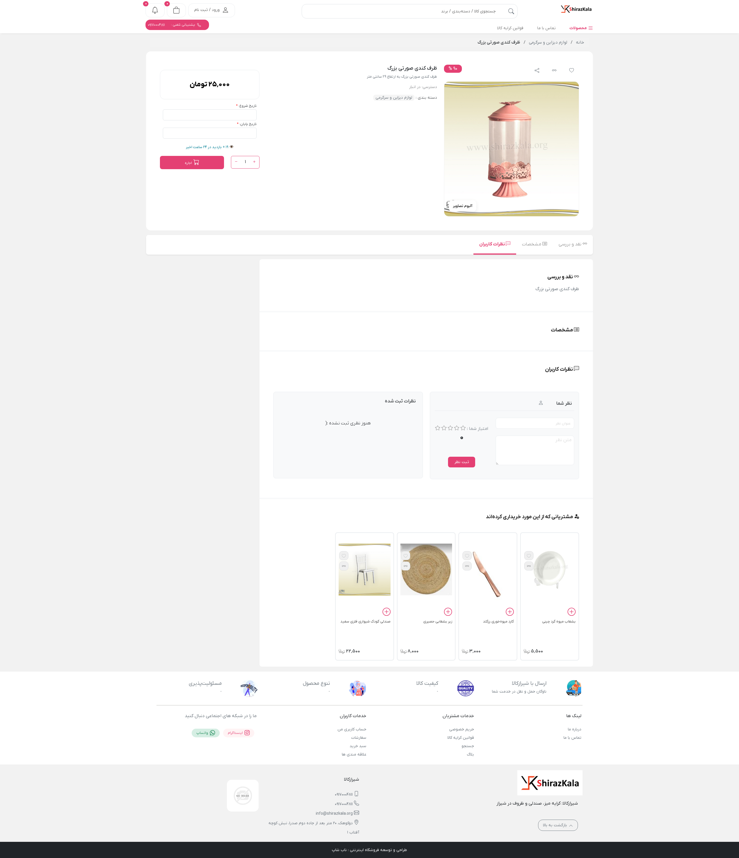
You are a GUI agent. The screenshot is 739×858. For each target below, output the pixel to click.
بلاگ (470, 754)
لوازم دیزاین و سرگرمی (394, 97)
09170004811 (344, 794)
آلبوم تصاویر (462, 206)
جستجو (468, 746)
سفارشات (358, 738)
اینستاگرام (236, 733)
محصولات (579, 28)
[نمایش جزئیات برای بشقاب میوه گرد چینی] (550, 569)
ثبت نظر (461, 462)
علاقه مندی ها (354, 754)
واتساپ (202, 733)
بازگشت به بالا (555, 825)
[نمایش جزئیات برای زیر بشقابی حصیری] (426, 569)
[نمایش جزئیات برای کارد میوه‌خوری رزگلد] (488, 574)
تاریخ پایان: (248, 124)
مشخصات (532, 244)
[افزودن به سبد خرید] (572, 613)
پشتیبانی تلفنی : (172, 24)
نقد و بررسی (571, 244)
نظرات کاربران (492, 244)
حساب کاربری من (351, 729)
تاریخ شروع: (247, 105)
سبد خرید (358, 746)
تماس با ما (572, 738)
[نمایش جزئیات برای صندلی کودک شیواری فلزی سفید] (365, 569)
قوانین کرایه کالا (460, 738)
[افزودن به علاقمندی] (528, 555)
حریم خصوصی (461, 729)
